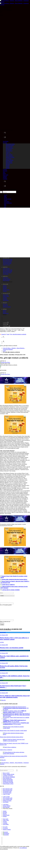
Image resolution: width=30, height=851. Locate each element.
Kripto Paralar (9, 162)
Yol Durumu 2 (9, 150)
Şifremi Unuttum (7, 306)
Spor (4, 172)
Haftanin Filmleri (10, 145)
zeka (5, 204)
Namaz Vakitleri (9, 160)
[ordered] (9, 595)
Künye (4, 312)
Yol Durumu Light (7, 262)
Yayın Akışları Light (7, 270)
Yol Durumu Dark (7, 263)
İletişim (4, 310)
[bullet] (11, 595)
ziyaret (5, 195)
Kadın (4, 173)
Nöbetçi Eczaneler (10, 157)
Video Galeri (6, 296)
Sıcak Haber (6, 300)
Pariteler (8, 168)
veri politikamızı (23, 847)
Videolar (5, 176)
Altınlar (7, 166)
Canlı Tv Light (6, 264)
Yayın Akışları (9, 154)
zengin (5, 200)
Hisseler (8, 165)
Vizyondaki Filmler (10, 144)
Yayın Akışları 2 (9, 156)
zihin (5, 196)
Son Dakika (5, 141)
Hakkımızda (6, 313)
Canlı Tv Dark (6, 268)
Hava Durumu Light (7, 259)
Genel (8, 334)
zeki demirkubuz (8, 203)
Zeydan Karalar (7, 199)
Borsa (6, 773)
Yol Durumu (9, 149)
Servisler (5, 142)
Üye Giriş (5, 304)
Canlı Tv (8, 152)
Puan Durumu (9, 161)
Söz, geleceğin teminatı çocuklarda (18, 334)
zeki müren (6, 201)
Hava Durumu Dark (7, 260)
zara (5, 207)
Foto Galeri (5, 174)
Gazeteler (5, 178)
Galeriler (5, 322)
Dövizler (8, 164)
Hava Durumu (9, 146)
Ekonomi (5, 170)
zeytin (5, 197)
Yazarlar (5, 177)
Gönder (2, 595)
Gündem (5, 169)
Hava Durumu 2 (9, 148)
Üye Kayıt (5, 305)
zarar (5, 205)
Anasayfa (3, 334)
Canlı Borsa (8, 158)
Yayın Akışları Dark (7, 271)
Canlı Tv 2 (8, 153)
